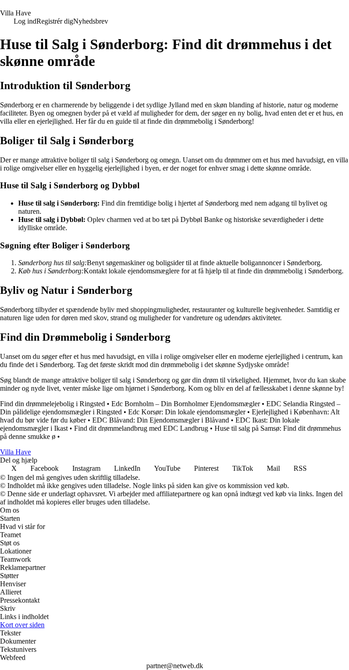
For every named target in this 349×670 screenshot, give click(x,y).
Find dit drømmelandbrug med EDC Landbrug (141, 428)
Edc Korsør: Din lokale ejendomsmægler (186, 412)
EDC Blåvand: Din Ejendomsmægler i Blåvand (160, 420)
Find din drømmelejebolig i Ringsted (52, 404)
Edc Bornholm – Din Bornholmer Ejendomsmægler (185, 404)
